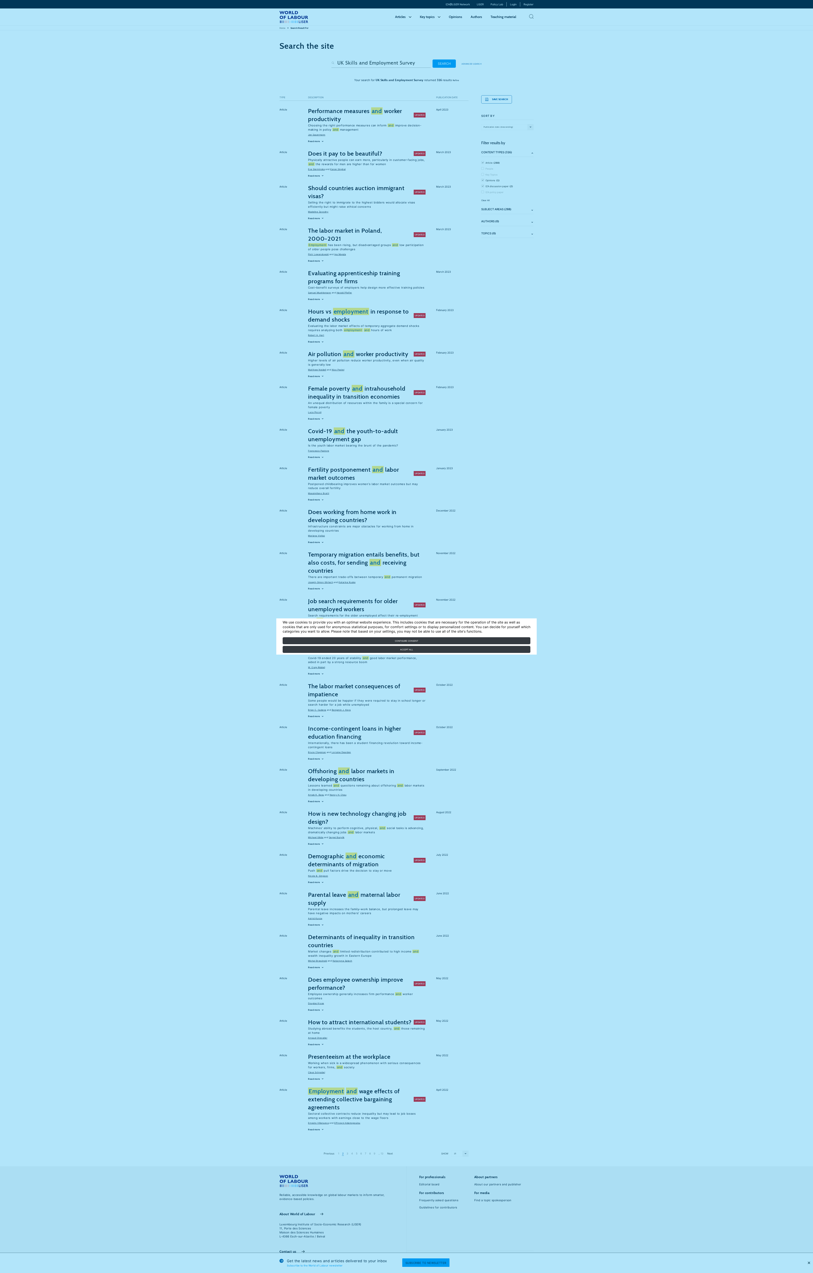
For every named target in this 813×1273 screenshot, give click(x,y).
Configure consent (406, 641)
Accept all (406, 649)
